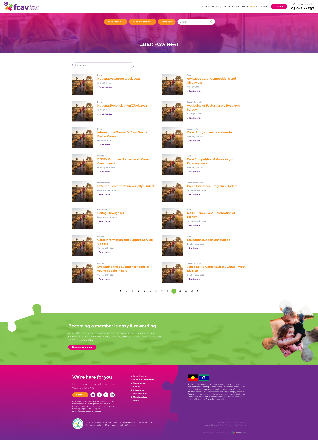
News (252, 6)
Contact (263, 6)
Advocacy (216, 6)
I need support (114, 22)
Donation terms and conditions (226, 422)
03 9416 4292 (302, 8)
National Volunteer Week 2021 (118, 78)
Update (100, 156)
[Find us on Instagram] (105, 394)
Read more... (105, 87)
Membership (242, 6)
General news (103, 210)
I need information (141, 22)
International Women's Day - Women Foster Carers (123, 134)
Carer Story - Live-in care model (210, 132)
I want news (167, 22)
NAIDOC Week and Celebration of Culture (211, 215)
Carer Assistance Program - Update (212, 186)
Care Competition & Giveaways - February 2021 (210, 161)
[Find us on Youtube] (92, 394)
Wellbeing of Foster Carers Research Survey (213, 107)
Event (99, 75)
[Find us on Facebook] (99, 394)
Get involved (228, 6)
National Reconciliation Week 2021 (122, 105)
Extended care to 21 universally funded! (126, 186)
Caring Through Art (110, 213)
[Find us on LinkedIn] (112, 394)
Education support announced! (209, 240)
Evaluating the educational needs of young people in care (123, 268)
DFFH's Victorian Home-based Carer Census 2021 (123, 161)
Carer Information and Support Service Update (125, 242)
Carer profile (192, 129)
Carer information (195, 102)
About (204, 6)
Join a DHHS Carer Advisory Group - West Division (216, 268)
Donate (279, 6)
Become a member (82, 347)
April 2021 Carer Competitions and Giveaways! (211, 80)
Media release (103, 183)
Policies (243, 422)
